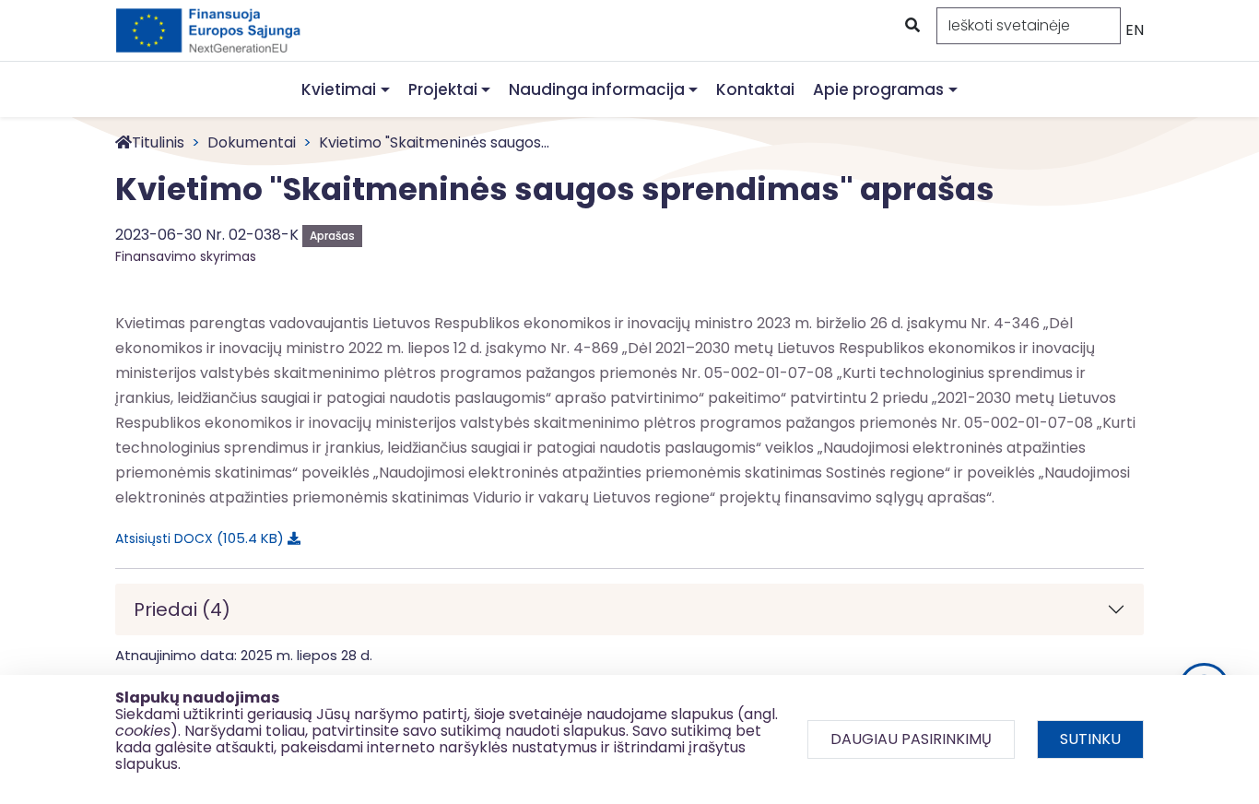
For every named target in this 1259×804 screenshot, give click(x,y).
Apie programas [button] (878, 89)
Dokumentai (251, 142)
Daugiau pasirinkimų (911, 739)
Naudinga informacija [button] (597, 89)
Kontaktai (755, 89)
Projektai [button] (442, 89)
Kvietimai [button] (338, 89)
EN (1134, 30)
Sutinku (1090, 739)
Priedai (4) (182, 609)
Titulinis (158, 142)
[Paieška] (910, 25)
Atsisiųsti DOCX (196, 538)
